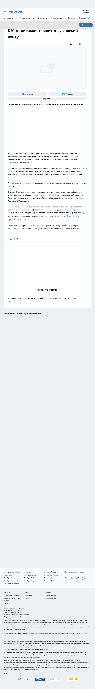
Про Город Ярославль (51, 575)
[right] (92, 18)
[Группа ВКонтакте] (27, 94)
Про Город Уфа (48, 578)
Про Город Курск (9, 578)
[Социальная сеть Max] (47, 98)
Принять (85, 25)
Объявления (28, 595)
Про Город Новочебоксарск (13, 572)
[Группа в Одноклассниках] (72, 578)
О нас (26, 592)
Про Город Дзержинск (31, 581)
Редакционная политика (12, 595)
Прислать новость (85, 11)
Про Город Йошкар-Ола (51, 572)
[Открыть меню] (5, 11)
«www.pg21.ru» (20, 608)
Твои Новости (28, 572)
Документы (42, 18)
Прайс (27, 598)
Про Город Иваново (30, 575)
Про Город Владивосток (51, 581)
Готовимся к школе (27, 18)
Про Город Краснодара (11, 584)
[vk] (11, 238)
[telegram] (18, 238)
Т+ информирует (57, 18)
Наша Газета (8, 575)
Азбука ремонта (10, 18)
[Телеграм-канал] (67, 94)
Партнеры (7, 603)
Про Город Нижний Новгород (13, 581)
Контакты (48, 592)
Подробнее (43, 646)
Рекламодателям (50, 598)
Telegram (7, 592)
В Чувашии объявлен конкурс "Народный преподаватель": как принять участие (42, 299)
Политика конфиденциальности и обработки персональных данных (26, 649)
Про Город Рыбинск (30, 578)
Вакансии (71, 18)
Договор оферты (50, 595)
